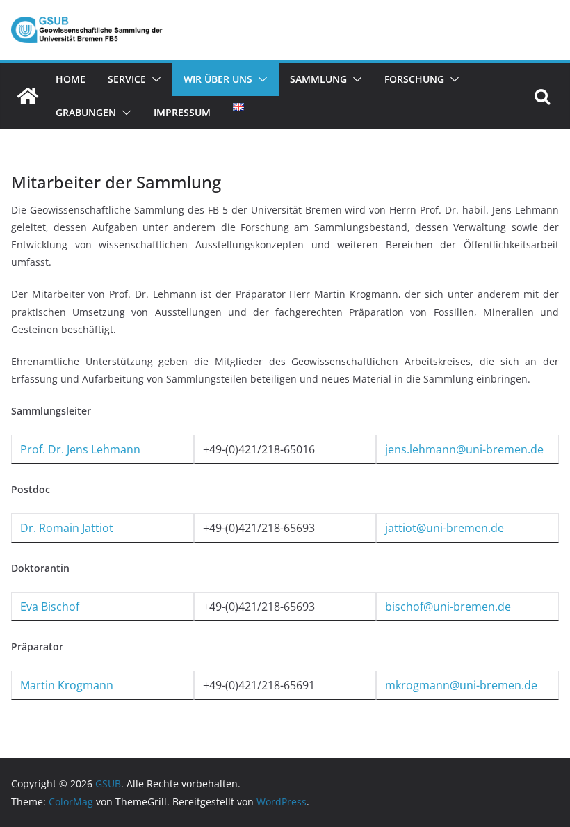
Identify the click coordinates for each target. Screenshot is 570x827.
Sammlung (318, 79)
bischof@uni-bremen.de (448, 606)
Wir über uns (218, 79)
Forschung (414, 79)
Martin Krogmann (66, 685)
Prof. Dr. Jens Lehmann (80, 449)
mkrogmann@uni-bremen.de (461, 685)
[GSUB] (27, 96)
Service (127, 79)
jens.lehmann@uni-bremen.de (464, 449)
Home (71, 79)
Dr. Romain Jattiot (66, 528)
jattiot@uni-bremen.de (444, 528)
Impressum (182, 112)
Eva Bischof (49, 606)
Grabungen (86, 112)
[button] (153, 79)
